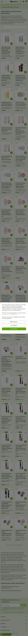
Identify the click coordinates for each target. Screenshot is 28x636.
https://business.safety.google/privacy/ (9, 314)
